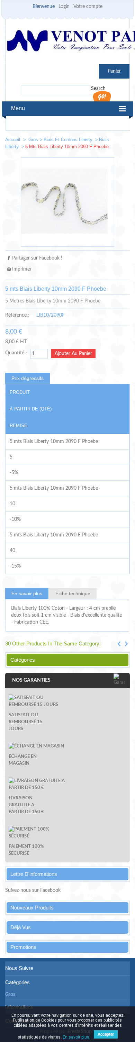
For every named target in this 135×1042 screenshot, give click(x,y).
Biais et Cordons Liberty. (68, 139)
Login (64, 6)
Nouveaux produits (32, 907)
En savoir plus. (76, 1037)
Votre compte (87, 6)
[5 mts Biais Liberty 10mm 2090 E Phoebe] (100, 141)
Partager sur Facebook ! (37, 258)
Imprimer (22, 269)
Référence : (17, 315)
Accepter (106, 1034)
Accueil (13, 139)
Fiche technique (72, 593)
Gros (33, 139)
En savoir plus (26, 593)
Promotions (23, 947)
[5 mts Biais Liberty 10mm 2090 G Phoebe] (121, 141)
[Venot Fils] (67, 41)
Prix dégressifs (27, 378)
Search (98, 88)
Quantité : (16, 353)
